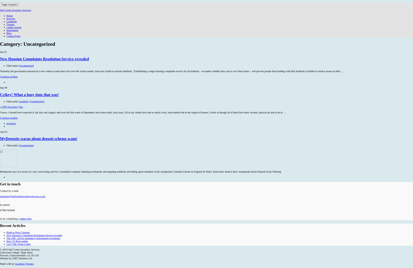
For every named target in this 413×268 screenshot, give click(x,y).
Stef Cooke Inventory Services (15, 10)
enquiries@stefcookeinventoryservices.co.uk (22, 196)
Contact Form (13, 36)
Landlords (11, 21)
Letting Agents (13, 27)
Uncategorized (26, 65)
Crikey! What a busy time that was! (29, 95)
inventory (11, 123)
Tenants (10, 24)
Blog (8, 33)
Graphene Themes (24, 264)
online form (25, 218)
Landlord (23, 101)
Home (9, 15)
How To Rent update (17, 241)
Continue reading (9, 76)
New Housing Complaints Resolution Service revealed (44, 59)
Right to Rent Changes (18, 232)
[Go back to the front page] (0, 1)
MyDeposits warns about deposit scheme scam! (38, 139)
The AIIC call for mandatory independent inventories (33, 238)
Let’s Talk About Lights (18, 244)
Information (12, 30)
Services (10, 18)
